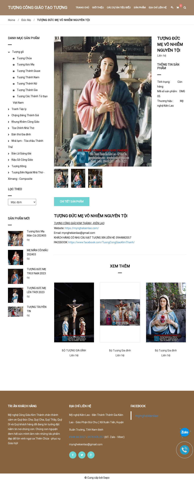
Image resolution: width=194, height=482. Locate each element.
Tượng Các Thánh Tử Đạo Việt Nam (30, 99)
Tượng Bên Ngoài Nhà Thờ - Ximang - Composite (26, 175)
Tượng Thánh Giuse (28, 70)
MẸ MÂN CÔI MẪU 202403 (37, 252)
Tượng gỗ (18, 51)
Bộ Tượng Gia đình (120, 350)
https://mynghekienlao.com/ (82, 228)
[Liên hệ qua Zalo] (184, 432)
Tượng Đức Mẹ (25, 64)
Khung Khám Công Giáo (25, 121)
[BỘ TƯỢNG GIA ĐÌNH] (74, 312)
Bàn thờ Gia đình (21, 134)
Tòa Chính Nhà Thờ (23, 127)
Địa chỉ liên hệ (158, 7)
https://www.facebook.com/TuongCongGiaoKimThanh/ (101, 242)
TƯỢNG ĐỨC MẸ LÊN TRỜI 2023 (36, 290)
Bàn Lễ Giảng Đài (21, 153)
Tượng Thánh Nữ (27, 83)
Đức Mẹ (26, 20)
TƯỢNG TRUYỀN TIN (36, 309)
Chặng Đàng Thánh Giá (25, 115)
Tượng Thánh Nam (28, 77)
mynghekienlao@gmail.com (85, 444)
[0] (176, 8)
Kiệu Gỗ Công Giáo (22, 159)
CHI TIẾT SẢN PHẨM (72, 201)
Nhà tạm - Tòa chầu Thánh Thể (25, 144)
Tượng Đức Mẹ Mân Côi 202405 (36, 233)
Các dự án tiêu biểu (119, 7)
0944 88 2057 (77, 437)
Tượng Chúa (24, 58)
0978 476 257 (96, 437)
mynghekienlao (146, 415)
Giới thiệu (98, 7)
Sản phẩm (140, 7)
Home (11, 20)
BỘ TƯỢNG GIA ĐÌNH (74, 350)
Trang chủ (82, 7)
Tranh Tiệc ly (19, 109)
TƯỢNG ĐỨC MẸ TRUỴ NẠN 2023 (36, 271)
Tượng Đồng (19, 166)
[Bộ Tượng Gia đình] (120, 312)
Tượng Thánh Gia (27, 89)
